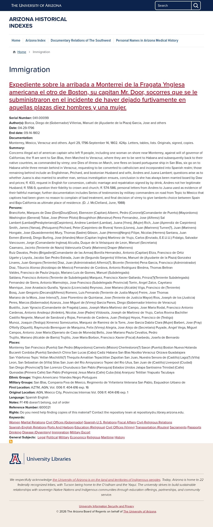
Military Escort (80, 432)
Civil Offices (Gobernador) (64, 422)
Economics (78, 437)
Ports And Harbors (60, 427)
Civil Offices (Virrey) (120, 427)
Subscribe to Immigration (10, 441)
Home (16, 40)
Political (52, 437)
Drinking (15, 432)
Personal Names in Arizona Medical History (147, 40)
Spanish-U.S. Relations (100, 422)
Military (64, 437)
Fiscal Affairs (127, 422)
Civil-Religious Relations (154, 422)
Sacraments (178, 427)
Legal (42, 437)
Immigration (60, 432)
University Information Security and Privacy (106, 506)
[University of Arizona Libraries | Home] (40, 458)
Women (14, 422)
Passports (194, 427)
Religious (93, 437)
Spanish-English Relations (28, 427)
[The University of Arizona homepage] (37, 5)
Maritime (107, 437)
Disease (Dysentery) (36, 432)
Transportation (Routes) (152, 427)
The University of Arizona (139, 511)
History (120, 437)
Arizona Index (36, 40)
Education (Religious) (89, 427)
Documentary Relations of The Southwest (81, 40)
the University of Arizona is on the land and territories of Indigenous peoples (106, 480)
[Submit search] (196, 5)
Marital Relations (33, 422)
